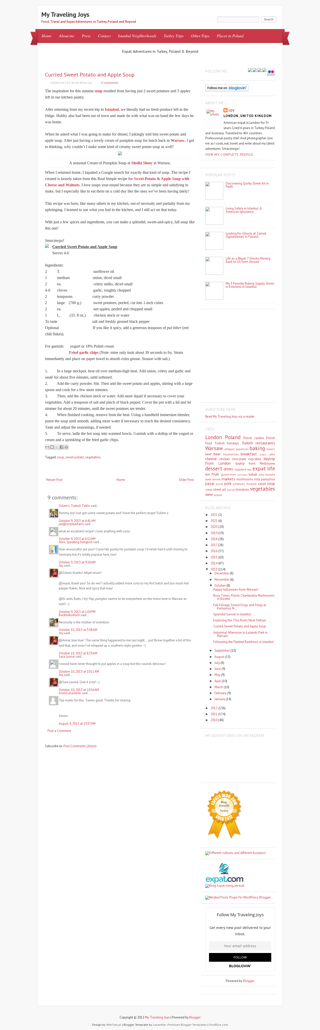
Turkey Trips (174, 35)
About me (66, 35)
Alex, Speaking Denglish (75, 542)
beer (217, 453)
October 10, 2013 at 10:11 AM (79, 671)
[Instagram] (264, 70)
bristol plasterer (70, 693)
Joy (61, 565)
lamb (208, 479)
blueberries (231, 454)
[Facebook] (255, 70)
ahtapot (229, 449)
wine (209, 494)
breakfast (249, 453)
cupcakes (254, 459)
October (220, 585)
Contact (104, 35)
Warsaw (214, 448)
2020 (214, 527)
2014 (214, 563)
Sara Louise (67, 656)
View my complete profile (229, 155)
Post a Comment (59, 731)
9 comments (109, 83)
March (219, 687)
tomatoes (242, 489)
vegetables (93, 457)
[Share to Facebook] (61, 447)
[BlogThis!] (52, 447)
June (218, 669)
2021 (214, 521)
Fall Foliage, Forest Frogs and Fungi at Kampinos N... (239, 606)
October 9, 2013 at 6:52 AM (77, 539)
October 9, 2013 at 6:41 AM (77, 521)
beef (208, 454)
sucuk (231, 489)
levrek (216, 479)
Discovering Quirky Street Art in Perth (247, 185)
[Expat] (224, 882)
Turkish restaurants (258, 442)
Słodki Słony (141, 163)
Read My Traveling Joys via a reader (229, 416)
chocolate (239, 459)
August (219, 657)
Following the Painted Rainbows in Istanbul (243, 642)
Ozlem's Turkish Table (74, 506)
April (218, 681)
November (222, 579)
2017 (214, 545)
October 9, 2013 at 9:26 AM (77, 562)
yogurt (218, 495)
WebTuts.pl (113, 1024)
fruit (215, 474)
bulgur (263, 454)
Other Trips (200, 35)
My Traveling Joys (65, 14)
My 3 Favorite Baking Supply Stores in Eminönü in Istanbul (250, 285)
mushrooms (244, 479)
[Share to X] (56, 447)
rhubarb (251, 484)
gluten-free (228, 474)
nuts (257, 479)
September (222, 650)
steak (208, 489)
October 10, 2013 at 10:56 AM (79, 690)
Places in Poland (230, 35)
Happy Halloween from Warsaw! (235, 589)
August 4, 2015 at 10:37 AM (77, 723)
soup (60, 457)
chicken (224, 459)
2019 (214, 533)
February (220, 693)
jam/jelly (242, 474)
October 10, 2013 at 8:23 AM (78, 653)
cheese (211, 458)
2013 (214, 569)
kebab (253, 474)
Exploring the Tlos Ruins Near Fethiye (239, 620)
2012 (214, 708)
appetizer (242, 449)
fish (207, 474)
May (217, 675)
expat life (263, 468)
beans (271, 449)
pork (228, 483)
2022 (214, 515)
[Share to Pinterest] (66, 447)
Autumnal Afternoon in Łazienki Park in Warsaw (240, 634)
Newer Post (54, 480)
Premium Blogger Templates (187, 1024)
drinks (228, 468)
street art (219, 489)
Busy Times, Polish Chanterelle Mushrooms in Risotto (243, 597)
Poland (232, 437)
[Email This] (47, 447)
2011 (214, 714)
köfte (261, 474)
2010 (214, 720)
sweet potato (74, 457)
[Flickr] (271, 72)
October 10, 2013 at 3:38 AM (78, 630)
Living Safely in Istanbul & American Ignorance (244, 210)
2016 (214, 551)
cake (272, 454)
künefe (270, 474)
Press (86, 35)
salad (262, 484)
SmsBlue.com (218, 1024)
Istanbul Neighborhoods (137, 35)
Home (47, 35)
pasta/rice (268, 479)
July (217, 663)
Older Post (186, 480)
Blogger (248, 981)
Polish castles (253, 438)
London (213, 437)
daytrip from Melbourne (255, 463)
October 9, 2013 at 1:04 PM (77, 612)
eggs (249, 469)
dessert (213, 468)
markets (228, 478)
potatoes (239, 484)
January (220, 699)
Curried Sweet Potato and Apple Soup (89, 74)
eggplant (240, 469)
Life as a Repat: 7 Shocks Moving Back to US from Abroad (248, 260)
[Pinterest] (260, 70)
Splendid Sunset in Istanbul (232, 614)
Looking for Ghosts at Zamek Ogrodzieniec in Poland (246, 235)
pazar (209, 483)
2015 (214, 557)
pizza (219, 484)
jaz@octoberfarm (71, 524)
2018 (214, 539)
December (222, 573)
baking (257, 448)
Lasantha (159, 1024)
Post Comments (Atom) (80, 746)
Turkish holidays (226, 443)
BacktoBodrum (69, 615)
